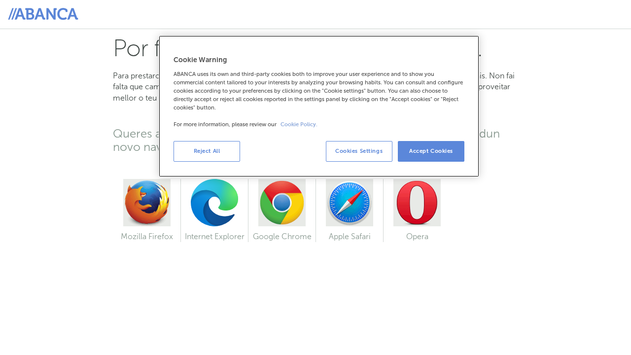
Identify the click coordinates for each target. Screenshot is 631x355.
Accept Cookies (431, 150)
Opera (406, 236)
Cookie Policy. (298, 124)
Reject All (207, 150)
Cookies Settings (359, 150)
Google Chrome (280, 236)
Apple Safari (343, 236)
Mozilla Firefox (143, 236)
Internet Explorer (213, 236)
